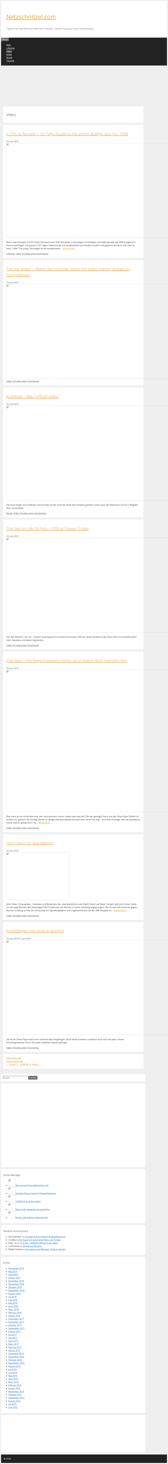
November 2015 (16, 1391)
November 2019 (16, 1268)
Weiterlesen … (70, 248)
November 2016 (16, 1356)
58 (27, 1064)
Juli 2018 (12, 1296)
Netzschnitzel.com (31, 17)
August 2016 (14, 1366)
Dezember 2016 (16, 1353)
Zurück (11, 1064)
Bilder (9, 54)
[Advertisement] (84, 86)
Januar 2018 (14, 1315)
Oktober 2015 (15, 1394)
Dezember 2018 (16, 1281)
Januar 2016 (14, 1388)
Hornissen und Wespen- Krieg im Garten (45, 1249)
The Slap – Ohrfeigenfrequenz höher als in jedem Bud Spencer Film (66, 660)
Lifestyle (10, 48)
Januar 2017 (14, 1350)
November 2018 (16, 1284)
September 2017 (16, 1328)
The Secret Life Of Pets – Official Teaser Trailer (47, 528)
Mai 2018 (12, 1303)
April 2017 (13, 1341)
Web (8, 45)
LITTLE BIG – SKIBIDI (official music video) (37, 1243)
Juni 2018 (12, 1300)
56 (21, 1064)
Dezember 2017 (16, 1318)
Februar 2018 (14, 1312)
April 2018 (13, 1306)
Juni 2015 (12, 1407)
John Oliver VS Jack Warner (29, 843)
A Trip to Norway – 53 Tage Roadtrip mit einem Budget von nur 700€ (67, 133)
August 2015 (14, 1401)
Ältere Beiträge (13, 1058)
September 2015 (16, 1397)
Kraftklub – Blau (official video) (32, 396)
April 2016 (13, 1378)
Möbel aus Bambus (32, 1246)
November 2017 (16, 1322)
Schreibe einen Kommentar (35, 253)
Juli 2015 (12, 1404)
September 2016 (16, 1363)
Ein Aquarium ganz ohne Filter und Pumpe (40, 1239)
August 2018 (14, 1293)
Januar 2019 (14, 1277)
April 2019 (13, 1274)
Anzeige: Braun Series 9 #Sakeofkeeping (45, 1236)
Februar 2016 (14, 1385)
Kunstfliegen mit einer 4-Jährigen (35, 930)
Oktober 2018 (15, 1287)
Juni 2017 (12, 1337)
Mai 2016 (12, 1375)
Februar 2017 (14, 1347)
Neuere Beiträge (14, 1061)
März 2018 (13, 1309)
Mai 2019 (12, 1271)
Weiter (36, 1064)
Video (9, 51)
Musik (9, 57)
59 (30, 1064)
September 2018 (16, 1290)
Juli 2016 (12, 1369)
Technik (10, 60)
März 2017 (13, 1344)
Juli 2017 (12, 1334)
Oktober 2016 (15, 1359)
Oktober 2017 (15, 1325)
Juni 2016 (12, 1372)
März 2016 (13, 1382)
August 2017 (14, 1331)
